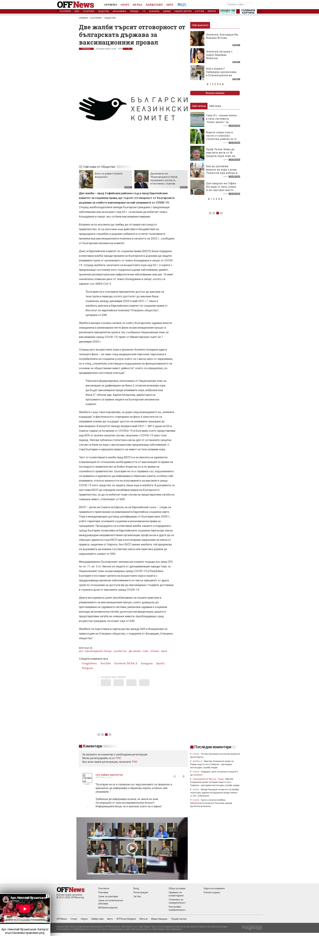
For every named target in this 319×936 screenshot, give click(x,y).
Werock (143, 918)
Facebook (120, 663)
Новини (83, 18)
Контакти (103, 888)
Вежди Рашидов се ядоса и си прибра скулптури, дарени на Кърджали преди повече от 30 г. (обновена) (214, 792)
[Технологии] (181, 5)
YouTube (105, 663)
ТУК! (135, 761)
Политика (88, 11)
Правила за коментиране (176, 894)
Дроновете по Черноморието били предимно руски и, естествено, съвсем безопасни (163, 180)
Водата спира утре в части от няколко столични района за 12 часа (221, 137)
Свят (76, 11)
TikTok (130, 663)
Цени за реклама (108, 896)
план (145, 651)
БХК (81, 651)
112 (144, 11)
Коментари (92, 746)
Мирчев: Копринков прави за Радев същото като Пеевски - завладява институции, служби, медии (212, 764)
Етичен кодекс (212, 892)
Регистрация (140, 892)
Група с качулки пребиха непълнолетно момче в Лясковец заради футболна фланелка (211, 803)
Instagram (146, 663)
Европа (212, 11)
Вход (136, 888)
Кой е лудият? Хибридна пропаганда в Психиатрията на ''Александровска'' (221, 73)
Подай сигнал (179, 918)
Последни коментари (212, 747)
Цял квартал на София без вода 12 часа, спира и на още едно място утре (221, 188)
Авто (169, 4)
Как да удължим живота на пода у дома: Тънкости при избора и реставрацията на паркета (222, 172)
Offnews (110, 4)
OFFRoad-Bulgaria (126, 918)
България (65, 11)
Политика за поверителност (177, 901)
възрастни (120, 651)
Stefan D (197, 761)
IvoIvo (196, 754)
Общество (103, 11)
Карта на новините (214, 888)
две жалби (135, 651)
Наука (137, 4)
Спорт (124, 4)
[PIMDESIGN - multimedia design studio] (251, 928)
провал (155, 651)
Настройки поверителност (177, 908)
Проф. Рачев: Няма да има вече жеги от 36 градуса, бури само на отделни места (220, 154)
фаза (164, 651)
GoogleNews (89, 663)
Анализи (154, 11)
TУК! (118, 758)
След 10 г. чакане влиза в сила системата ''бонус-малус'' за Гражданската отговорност (221, 122)
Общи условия (177, 888)
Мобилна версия (107, 907)
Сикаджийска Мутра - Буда (208, 779)
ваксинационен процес (98, 651)
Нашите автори (183, 11)
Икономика (119, 11)
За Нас (137, 896)
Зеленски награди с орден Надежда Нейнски (219, 55)
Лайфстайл (154, 4)
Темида (134, 11)
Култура (199, 11)
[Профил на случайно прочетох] (87, 781)
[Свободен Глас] (228, 12)
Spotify (160, 663)
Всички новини (215, 93)
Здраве (167, 11)
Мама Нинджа (159, 918)
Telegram (87, 668)
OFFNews (86, 49)
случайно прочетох (109, 774)
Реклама (103, 892)
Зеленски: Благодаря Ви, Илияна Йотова (222, 36)
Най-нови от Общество (99, 167)
